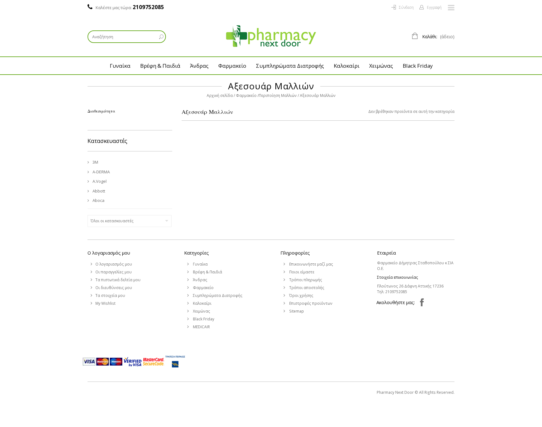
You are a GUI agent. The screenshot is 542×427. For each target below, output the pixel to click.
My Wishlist (105, 303)
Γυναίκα (120, 65)
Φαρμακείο (232, 65)
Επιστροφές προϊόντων (310, 303)
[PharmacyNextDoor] (271, 36)
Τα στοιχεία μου (110, 295)
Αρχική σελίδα (220, 95)
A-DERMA (101, 172)
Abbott (98, 191)
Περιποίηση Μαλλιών (278, 95)
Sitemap (296, 311)
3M (95, 162)
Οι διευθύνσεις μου (113, 287)
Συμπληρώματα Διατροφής (290, 65)
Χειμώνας (381, 65)
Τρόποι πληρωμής (305, 279)
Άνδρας (199, 65)
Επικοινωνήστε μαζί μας (310, 264)
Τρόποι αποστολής (306, 287)
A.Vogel (99, 181)
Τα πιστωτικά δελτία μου (118, 279)
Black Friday (418, 65)
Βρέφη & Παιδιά (160, 65)
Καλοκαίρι (346, 65)
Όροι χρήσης (300, 295)
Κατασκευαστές (107, 141)
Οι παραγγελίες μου (113, 272)
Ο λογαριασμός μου (109, 253)
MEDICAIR (201, 326)
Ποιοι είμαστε (301, 272)
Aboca (98, 200)
